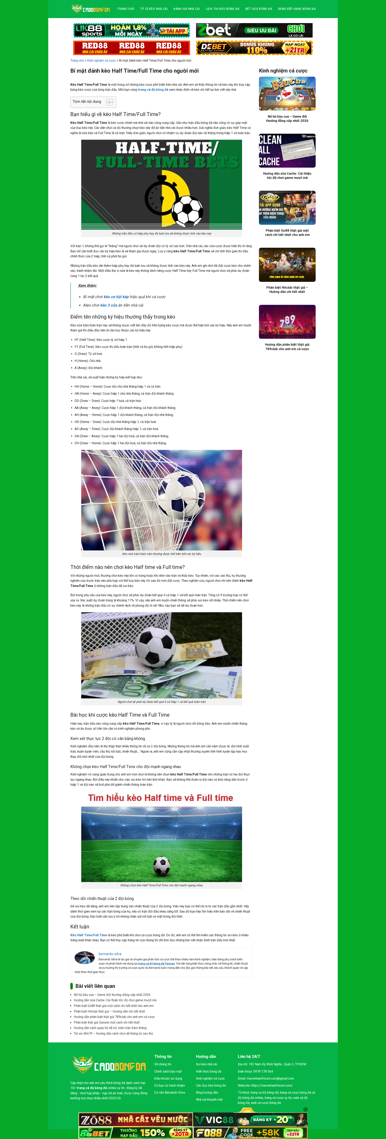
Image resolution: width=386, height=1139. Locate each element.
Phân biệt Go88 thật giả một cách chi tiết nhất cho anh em (114, 1006)
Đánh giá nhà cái (186, 9)
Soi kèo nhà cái (206, 1064)
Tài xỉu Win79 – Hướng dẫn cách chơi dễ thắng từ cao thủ (113, 1033)
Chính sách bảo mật (168, 1071)
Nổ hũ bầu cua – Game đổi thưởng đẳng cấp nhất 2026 (112, 995)
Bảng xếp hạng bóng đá (297, 9)
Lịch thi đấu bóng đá (222, 9)
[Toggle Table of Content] (107, 102)
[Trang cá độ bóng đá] (90, 9)
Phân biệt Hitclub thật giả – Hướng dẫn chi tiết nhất (109, 1011)
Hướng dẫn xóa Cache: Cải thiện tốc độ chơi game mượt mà (115, 1000)
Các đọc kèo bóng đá (211, 1085)
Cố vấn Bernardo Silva (169, 1092)
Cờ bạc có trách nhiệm (169, 1085)
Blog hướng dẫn (207, 1092)
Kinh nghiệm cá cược (101, 60)
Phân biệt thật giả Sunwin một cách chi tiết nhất (107, 1022)
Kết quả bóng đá (258, 9)
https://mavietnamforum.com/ (272, 1085)
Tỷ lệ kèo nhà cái (154, 9)
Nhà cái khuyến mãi (209, 1099)
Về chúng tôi (162, 1064)
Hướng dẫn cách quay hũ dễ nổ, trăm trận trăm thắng (110, 1028)
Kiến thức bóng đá (208, 1071)
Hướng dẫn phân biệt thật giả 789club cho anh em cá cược (114, 1017)
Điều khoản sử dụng (168, 1078)
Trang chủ (125, 9)
